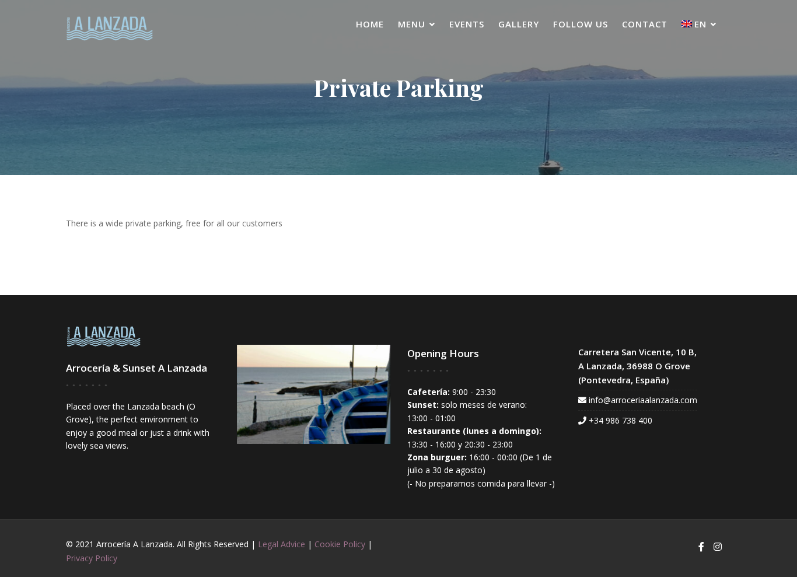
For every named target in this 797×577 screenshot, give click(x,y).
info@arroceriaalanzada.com (643, 399)
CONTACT (644, 24)
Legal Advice (281, 544)
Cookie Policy (339, 544)
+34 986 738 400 (620, 420)
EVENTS (466, 24)
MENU (411, 24)
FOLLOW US (580, 24)
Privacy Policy (91, 558)
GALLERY (518, 24)
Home (370, 24)
